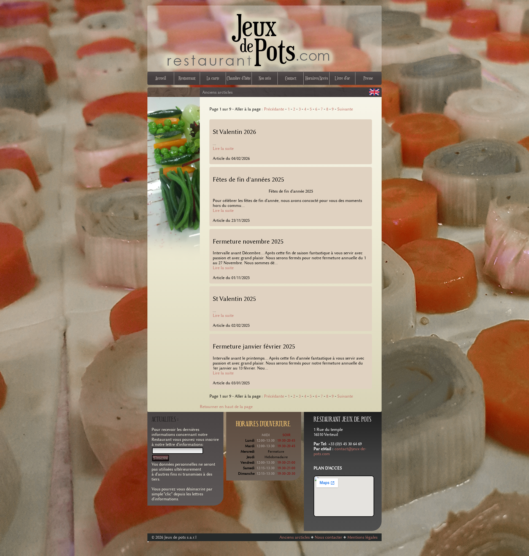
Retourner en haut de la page (226, 406)
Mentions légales (362, 537)
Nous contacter (329, 537)
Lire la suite (223, 148)
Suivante (345, 109)
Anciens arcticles (294, 537)
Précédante (274, 109)
